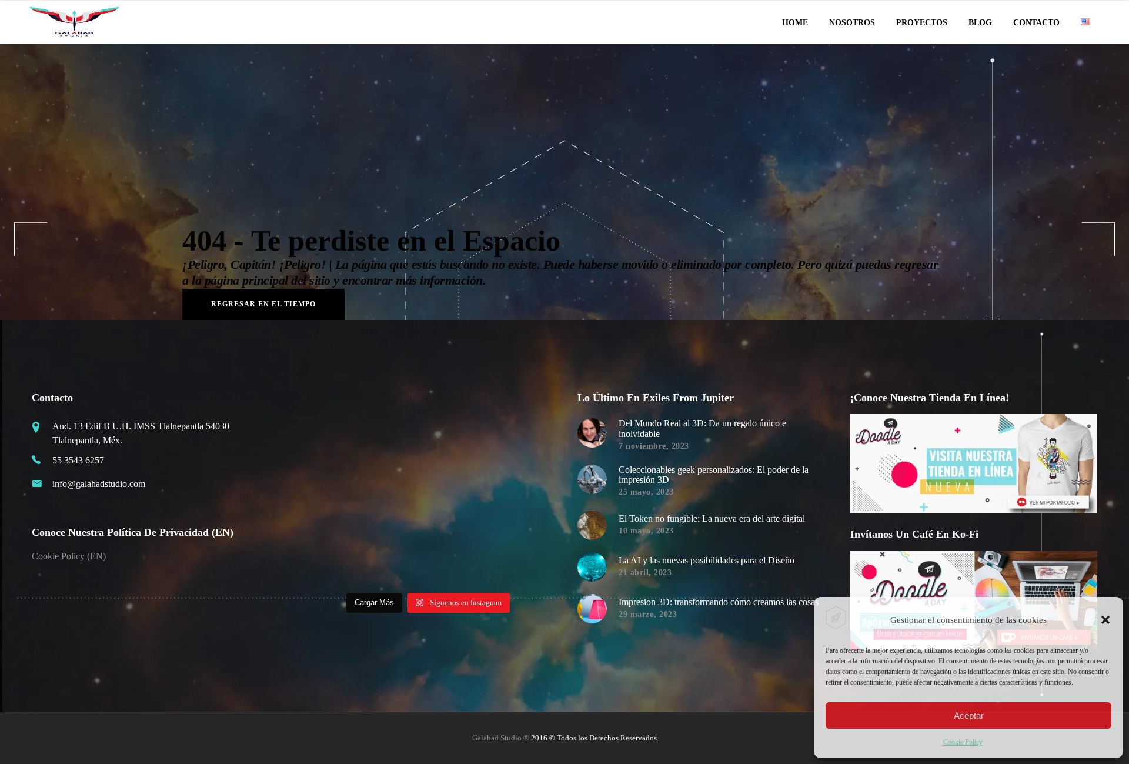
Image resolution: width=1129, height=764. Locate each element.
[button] (1105, 620)
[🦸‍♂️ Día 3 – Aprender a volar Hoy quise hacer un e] (397, 554)
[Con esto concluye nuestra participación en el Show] (523, 428)
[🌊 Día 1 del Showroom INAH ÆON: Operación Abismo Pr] (460, 428)
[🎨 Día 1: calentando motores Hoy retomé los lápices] (523, 554)
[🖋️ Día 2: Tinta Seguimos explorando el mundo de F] (460, 554)
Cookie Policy (963, 742)
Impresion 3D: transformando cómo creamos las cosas (719, 602)
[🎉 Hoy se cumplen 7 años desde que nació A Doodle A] (333, 554)
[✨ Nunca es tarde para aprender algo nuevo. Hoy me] (523, 491)
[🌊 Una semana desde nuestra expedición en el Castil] (333, 428)
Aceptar (969, 715)
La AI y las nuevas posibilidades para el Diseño (706, 560)
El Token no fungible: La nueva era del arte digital (712, 518)
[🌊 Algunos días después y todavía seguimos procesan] (397, 428)
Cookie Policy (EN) (69, 556)
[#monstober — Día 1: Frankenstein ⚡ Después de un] (460, 491)
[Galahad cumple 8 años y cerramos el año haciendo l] (333, 491)
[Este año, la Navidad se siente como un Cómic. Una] (397, 491)
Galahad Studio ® (500, 737)
